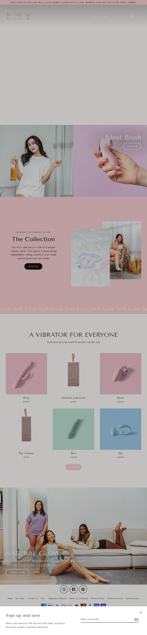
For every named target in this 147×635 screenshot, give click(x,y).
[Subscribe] (136, 619)
